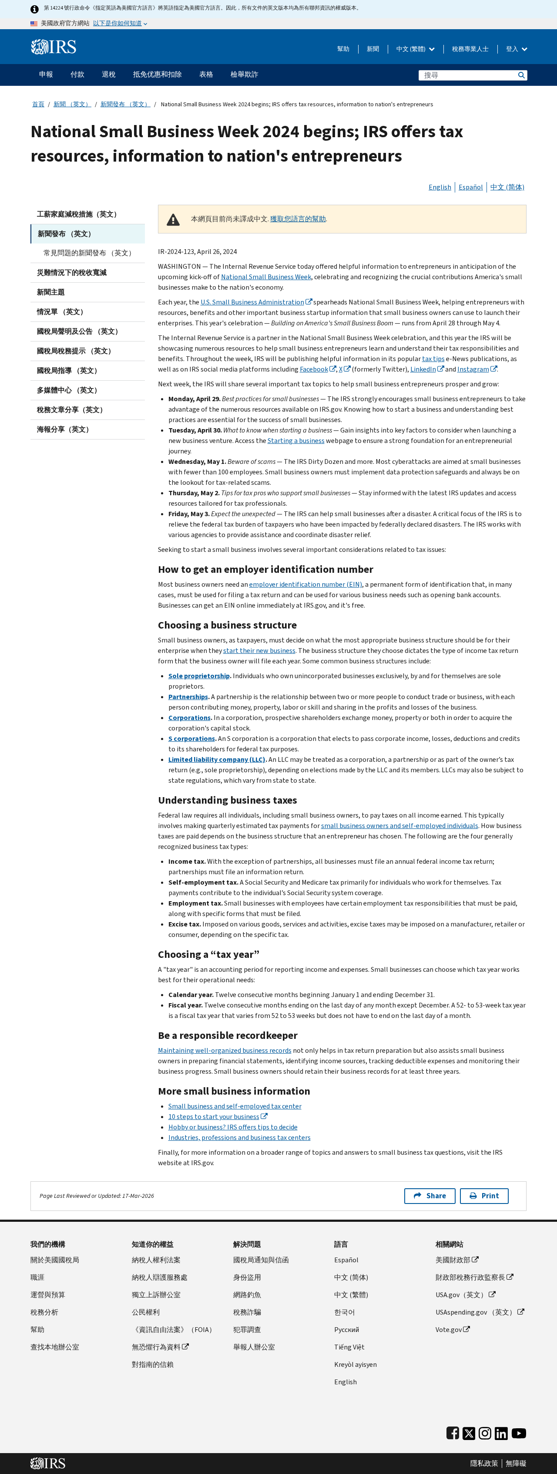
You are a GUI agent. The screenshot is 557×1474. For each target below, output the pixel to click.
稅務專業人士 (470, 49)
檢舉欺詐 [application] (244, 74)
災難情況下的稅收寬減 (72, 272)
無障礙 (516, 1463)
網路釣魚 (247, 1294)
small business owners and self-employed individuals (399, 825)
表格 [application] (206, 74)
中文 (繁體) (411, 49)
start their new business (259, 650)
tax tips (433, 358)
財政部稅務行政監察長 (470, 1277)
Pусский (346, 1329)
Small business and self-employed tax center (235, 1106)
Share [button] (436, 1196)
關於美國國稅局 (54, 1259)
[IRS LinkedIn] (501, 1431)
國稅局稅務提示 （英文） (76, 350)
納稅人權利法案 (156, 1259)
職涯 (37, 1277)
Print (490, 1196)
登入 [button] (513, 49)
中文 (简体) (507, 187)
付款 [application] (77, 74)
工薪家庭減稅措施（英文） (79, 214)
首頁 (38, 104)
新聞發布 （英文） (126, 104)
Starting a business (296, 440)
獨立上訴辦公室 (156, 1294)
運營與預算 (47, 1294)
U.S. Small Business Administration (252, 302)
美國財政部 (453, 1259)
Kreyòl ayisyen (355, 1364)
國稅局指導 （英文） (69, 370)
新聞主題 (51, 292)
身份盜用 (247, 1277)
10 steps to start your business (213, 1116)
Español (471, 187)
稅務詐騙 (247, 1312)
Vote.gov (449, 1329)
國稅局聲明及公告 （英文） (79, 331)
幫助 (343, 49)
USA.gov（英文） (461, 1294)
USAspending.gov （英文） (476, 1312)
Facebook (314, 369)
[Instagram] (485, 1431)
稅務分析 (44, 1312)
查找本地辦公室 (54, 1347)
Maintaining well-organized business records (225, 1050)
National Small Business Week (266, 276)
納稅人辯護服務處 (160, 1277)
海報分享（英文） (65, 429)
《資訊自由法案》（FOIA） (174, 1329)
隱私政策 (484, 1463)
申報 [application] (46, 74)
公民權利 (146, 1312)
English (440, 187)
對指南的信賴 (153, 1364)
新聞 (373, 49)
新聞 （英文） (72, 104)
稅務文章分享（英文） (72, 409)
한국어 (344, 1312)
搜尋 (521, 75)
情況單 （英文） (62, 311)
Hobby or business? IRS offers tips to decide (233, 1127)
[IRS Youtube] (519, 1431)
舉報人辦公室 (254, 1347)
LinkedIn (423, 369)
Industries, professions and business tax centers (239, 1137)
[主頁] (53, 43)
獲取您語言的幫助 (298, 218)
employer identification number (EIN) (305, 584)
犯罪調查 (247, 1329)
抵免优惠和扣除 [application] (157, 74)
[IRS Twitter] (469, 1431)
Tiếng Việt (349, 1347)
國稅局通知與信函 (261, 1259)
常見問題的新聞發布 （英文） (89, 252)
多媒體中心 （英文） (69, 390)
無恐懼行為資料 (156, 1347)
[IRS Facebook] (452, 1431)
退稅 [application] (109, 74)
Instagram (473, 369)
